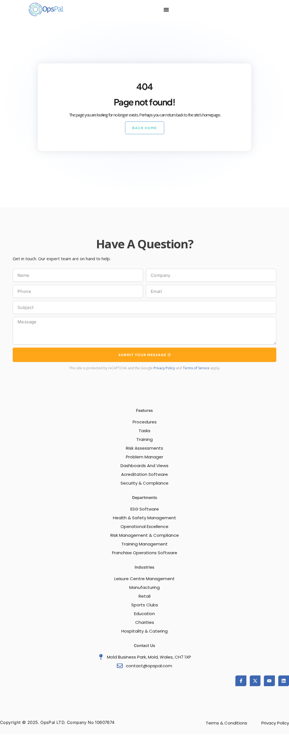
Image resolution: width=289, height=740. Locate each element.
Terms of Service (196, 368)
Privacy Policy (164, 368)
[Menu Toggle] (166, 9)
